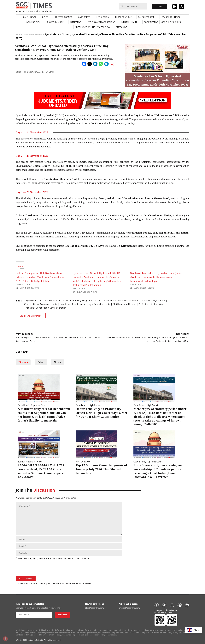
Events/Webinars (27, 461)
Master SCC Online (85, 27)
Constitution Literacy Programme (120, 300)
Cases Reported (146, 17)
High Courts (95, 405)
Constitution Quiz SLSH (153, 300)
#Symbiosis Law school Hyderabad (42, 300)
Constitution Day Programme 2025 (81, 300)
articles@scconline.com (129, 608)
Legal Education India (99, 304)
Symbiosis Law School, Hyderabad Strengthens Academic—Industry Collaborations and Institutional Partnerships (155, 277)
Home (25, 17)
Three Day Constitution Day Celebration (45, 307)
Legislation (102, 17)
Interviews (75, 22)
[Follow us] (157, 605)
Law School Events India (72, 304)
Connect (160, 6)
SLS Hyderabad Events (124, 304)
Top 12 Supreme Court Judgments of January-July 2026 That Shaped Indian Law (101, 469)
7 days (41, 362)
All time (57, 362)
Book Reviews (151, 22)
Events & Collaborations (101, 22)
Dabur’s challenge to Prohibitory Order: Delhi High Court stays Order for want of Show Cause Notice (101, 412)
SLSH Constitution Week (152, 304)
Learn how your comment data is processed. (71, 583)
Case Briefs (84, 17)
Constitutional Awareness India (40, 304)
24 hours (23, 362)
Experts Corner (63, 17)
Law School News (170, 17)
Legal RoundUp (123, 17)
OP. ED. (45, 17)
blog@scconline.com (94, 608)
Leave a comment (32, 315)
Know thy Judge (54, 22)
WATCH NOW (103, 27)
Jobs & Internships (171, 22)
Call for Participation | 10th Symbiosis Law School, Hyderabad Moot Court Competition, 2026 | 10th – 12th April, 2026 (40, 277)
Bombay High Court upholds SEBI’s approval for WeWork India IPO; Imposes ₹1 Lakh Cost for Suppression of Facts (58, 337)
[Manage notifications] (5, 638)
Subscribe (121, 27)
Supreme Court (39, 405)
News (33, 17)
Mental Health (129, 22)
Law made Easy (32, 22)
